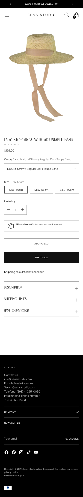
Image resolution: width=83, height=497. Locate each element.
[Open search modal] (66, 15)
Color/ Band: (37, 159)
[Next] (73, 4)
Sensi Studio (29, 469)
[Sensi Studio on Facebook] (7, 453)
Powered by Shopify (14, 475)
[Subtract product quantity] (22, 209)
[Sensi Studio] (41, 15)
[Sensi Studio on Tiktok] (29, 453)
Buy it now (41, 257)
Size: (14, 182)
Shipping (9, 272)
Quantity (9, 201)
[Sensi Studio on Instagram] (21, 453)
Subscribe (72, 438)
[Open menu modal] (6, 15)
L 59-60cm (67, 189)
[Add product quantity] (8, 209)
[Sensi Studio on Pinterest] (14, 453)
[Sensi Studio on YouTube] (36, 453)
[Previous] (11, 4)
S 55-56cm (16, 189)
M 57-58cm (41, 189)
